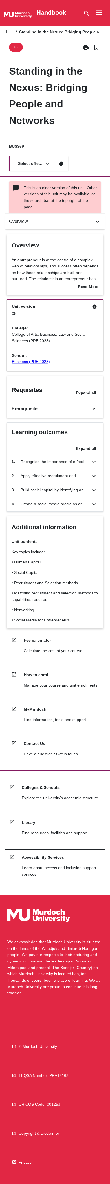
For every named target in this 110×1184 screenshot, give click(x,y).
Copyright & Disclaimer (39, 1133)
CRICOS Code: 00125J (39, 1104)
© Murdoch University (38, 1046)
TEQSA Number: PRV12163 (44, 1075)
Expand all (86, 393)
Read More (88, 287)
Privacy (25, 1162)
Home (9, 32)
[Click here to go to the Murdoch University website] (18, 15)
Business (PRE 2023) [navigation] (31, 361)
